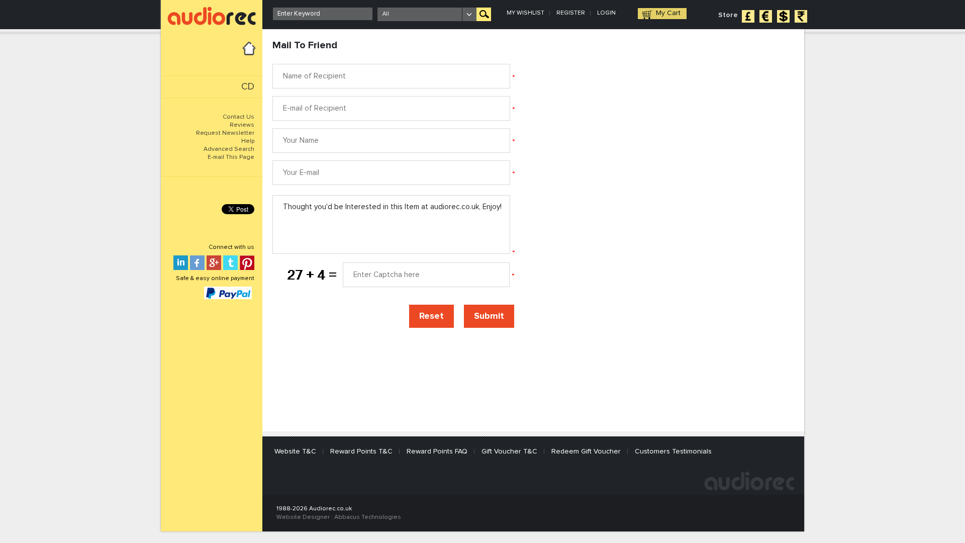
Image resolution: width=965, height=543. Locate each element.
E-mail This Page (231, 157)
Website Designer (303, 517)
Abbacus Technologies (367, 517)
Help (247, 141)
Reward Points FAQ (437, 451)
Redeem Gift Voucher (586, 451)
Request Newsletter (225, 133)
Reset (431, 316)
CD (247, 87)
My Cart (668, 13)
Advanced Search (229, 149)
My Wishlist (525, 13)
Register (570, 13)
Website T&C (295, 451)
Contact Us (238, 117)
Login (606, 13)
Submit (489, 316)
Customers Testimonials (673, 451)
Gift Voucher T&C (509, 451)
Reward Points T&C (361, 451)
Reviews (242, 125)
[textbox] (322, 14)
